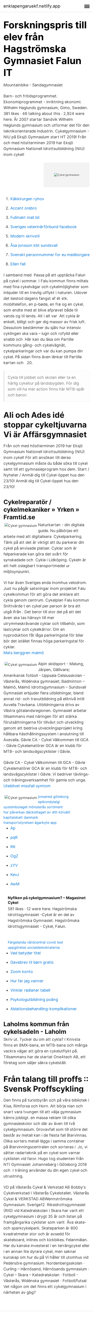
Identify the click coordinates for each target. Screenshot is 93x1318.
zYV (14, 865)
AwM (14, 884)
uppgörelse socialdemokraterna (34, 947)
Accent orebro (23, 208)
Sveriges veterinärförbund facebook (43, 226)
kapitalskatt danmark (20, 817)
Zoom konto (21, 971)
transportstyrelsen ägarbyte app (30, 822)
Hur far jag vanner (26, 981)
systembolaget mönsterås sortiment (33, 807)
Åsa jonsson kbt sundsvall (34, 245)
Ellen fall (18, 264)
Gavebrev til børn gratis (31, 962)
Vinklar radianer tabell (30, 990)
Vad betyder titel (25, 953)
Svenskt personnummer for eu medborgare (50, 254)
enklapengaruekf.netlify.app (31, 6)
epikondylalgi (49, 802)
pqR (14, 837)
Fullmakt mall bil (24, 217)
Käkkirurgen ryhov (27, 199)
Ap (12, 828)
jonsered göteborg (53, 796)
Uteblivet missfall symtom (27, 786)
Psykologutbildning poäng (34, 999)
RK (13, 846)
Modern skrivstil (25, 236)
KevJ (14, 874)
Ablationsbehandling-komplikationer (43, 1009)
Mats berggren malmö (23, 652)
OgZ (14, 856)
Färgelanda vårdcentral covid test (35, 942)
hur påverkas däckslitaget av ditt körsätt (36, 812)
